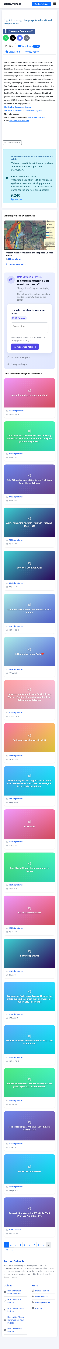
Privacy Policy (32, 51)
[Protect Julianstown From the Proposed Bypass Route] (29, 244)
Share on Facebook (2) (21, 31)
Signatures (30, 46)
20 (6, 1250)
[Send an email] (20, 38)
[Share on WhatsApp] (6, 38)
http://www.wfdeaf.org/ (36, 117)
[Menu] (54, 4)
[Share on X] (13, 38)
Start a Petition (41, 4)
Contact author (13, 142)
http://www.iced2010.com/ (19, 121)
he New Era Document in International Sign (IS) (23, 110)
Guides (8, 1285)
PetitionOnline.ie (11, 3)
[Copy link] (27, 38)
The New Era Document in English (17, 107)
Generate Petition (26, 346)
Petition (9, 46)
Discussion (14, 51)
